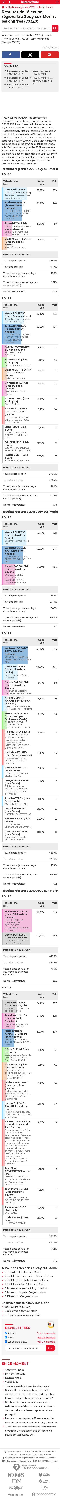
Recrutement (45, 1455)
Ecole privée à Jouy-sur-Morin (21, 1310)
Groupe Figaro (26, 1461)
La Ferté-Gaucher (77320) (29, 35)
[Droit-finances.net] (44, 1481)
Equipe (27, 1452)
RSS (35, 1455)
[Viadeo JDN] (44, 1488)
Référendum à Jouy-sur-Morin (21, 1296)
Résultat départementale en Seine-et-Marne (29, 1276)
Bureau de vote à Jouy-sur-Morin (22, 1272)
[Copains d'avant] (16, 1488)
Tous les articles (25, 1455)
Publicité (52, 1452)
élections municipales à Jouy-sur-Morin (36, 153)
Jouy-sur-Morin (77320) (17, 1306)
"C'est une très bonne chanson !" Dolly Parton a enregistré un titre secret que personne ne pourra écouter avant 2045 (30, 1430)
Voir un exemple (46, 1333)
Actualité (12, 1333)
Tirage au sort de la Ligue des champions (27, 1386)
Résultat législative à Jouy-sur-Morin (24, 1284)
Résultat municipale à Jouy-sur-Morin (25, 1292)
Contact (12, 1455)
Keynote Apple (13, 1377)
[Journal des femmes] (16, 1475)
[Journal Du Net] (16, 1481)
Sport (10, 1337)
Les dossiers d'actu (17, 1341)
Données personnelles (13, 1458)
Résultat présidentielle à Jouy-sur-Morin (26, 1280)
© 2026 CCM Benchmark (45, 1461)
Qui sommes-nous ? (13, 1452)
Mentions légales (10, 1461)
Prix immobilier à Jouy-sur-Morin (23, 1315)
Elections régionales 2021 (21, 7)
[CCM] (44, 1475)
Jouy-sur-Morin (40, 78)
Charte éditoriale (39, 1452)
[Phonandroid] (44, 1494)
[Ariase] (16, 1494)
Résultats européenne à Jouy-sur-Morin (26, 1288)
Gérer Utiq (51, 1458)
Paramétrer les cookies (35, 1458)
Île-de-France (45, 7)
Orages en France (14, 1369)
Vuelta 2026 (11, 1381)
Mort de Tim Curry (15, 1373)
